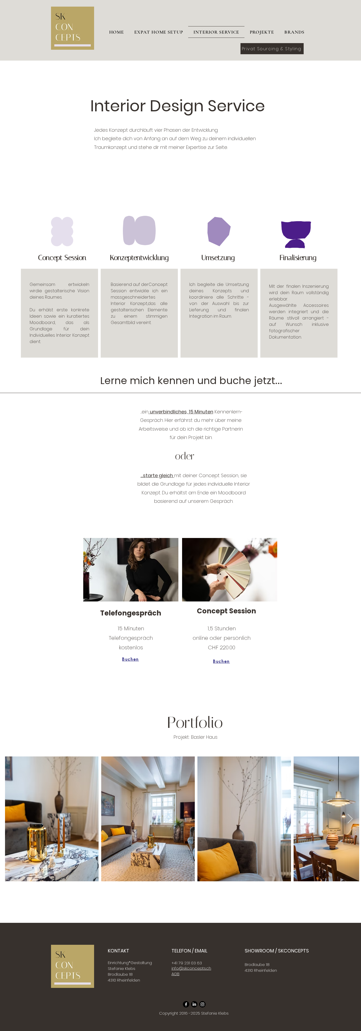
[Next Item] (350, 819)
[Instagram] (202, 1004)
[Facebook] (186, 1004)
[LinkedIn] (194, 1004)
